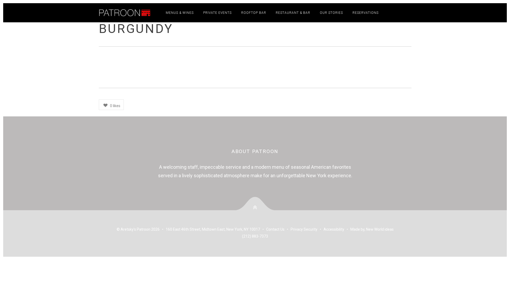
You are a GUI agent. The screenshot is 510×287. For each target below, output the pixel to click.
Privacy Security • (307, 229)
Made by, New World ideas (372, 229)
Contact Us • (278, 229)
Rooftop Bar (253, 13)
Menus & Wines (180, 13)
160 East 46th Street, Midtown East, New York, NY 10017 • (216, 229)
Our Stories (331, 13)
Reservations (365, 13)
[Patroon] (126, 12)
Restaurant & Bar (293, 13)
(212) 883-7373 (255, 236)
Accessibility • (337, 229)
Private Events (217, 13)
